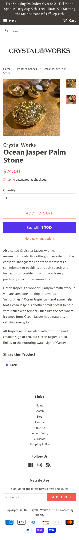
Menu (12, 21)
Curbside (39, 439)
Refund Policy (39, 433)
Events (39, 422)
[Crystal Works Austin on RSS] (48, 466)
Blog (40, 416)
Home (7, 69)
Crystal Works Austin (44, 510)
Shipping (9, 179)
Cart (72, 21)
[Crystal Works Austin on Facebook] (30, 466)
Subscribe (61, 497)
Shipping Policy (39, 444)
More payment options (39, 239)
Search (39, 411)
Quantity (9, 190)
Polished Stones (27, 69)
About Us (40, 428)
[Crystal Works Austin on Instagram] (39, 466)
